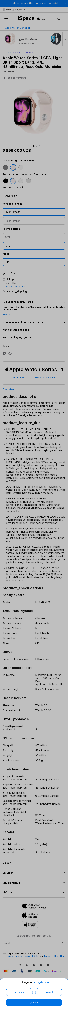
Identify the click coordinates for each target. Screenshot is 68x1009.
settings (19, 992)
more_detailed (41, 982)
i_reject (49, 992)
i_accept (34, 1002)
